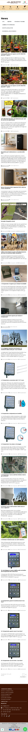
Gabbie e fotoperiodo (8, 24)
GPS (3, 21)
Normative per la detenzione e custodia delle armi (13, 152)
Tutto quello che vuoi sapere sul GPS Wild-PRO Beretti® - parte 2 (13, 54)
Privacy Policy (14, 726)
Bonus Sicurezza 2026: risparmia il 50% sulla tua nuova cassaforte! (13, 188)
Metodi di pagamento (6, 694)
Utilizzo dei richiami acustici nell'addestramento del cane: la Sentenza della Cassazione (13, 252)
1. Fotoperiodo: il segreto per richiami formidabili (13, 283)
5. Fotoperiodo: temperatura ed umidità (11, 413)
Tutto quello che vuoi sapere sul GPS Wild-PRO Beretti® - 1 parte (13, 86)
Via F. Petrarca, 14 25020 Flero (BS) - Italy (12, 707)
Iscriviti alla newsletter (6, 697)
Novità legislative (7, 28)
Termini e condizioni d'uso (7, 690)
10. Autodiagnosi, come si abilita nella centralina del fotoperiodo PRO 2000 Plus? (13, 571)
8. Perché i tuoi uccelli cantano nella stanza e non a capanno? (13, 507)
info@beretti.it (6, 705)
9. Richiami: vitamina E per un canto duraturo (12, 539)
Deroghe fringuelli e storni (8, 221)
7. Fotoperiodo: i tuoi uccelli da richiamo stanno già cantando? (13, 475)
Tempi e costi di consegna (7, 692)
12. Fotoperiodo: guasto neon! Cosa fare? (11, 631)
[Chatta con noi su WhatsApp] (25, 729)
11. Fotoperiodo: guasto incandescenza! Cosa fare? (12, 601)
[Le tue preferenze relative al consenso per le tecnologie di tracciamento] (2, 729)
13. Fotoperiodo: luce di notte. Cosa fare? (12, 660)
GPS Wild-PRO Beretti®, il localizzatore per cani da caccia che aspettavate (13, 119)
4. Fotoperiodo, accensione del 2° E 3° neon (12, 380)
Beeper (9, 21)
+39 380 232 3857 (6, 711)
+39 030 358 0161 (15, 709)
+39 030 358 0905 (6, 709)
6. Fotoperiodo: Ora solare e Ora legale (11, 444)
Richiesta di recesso (5, 699)
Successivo (23, 676)
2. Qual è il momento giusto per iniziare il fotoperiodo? (11, 316)
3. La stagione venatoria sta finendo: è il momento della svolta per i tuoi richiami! (11, 349)
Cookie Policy (12, 727)
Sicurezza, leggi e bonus (9, 31)
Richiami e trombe (20, 21)
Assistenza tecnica (5, 696)
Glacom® (17, 727)
